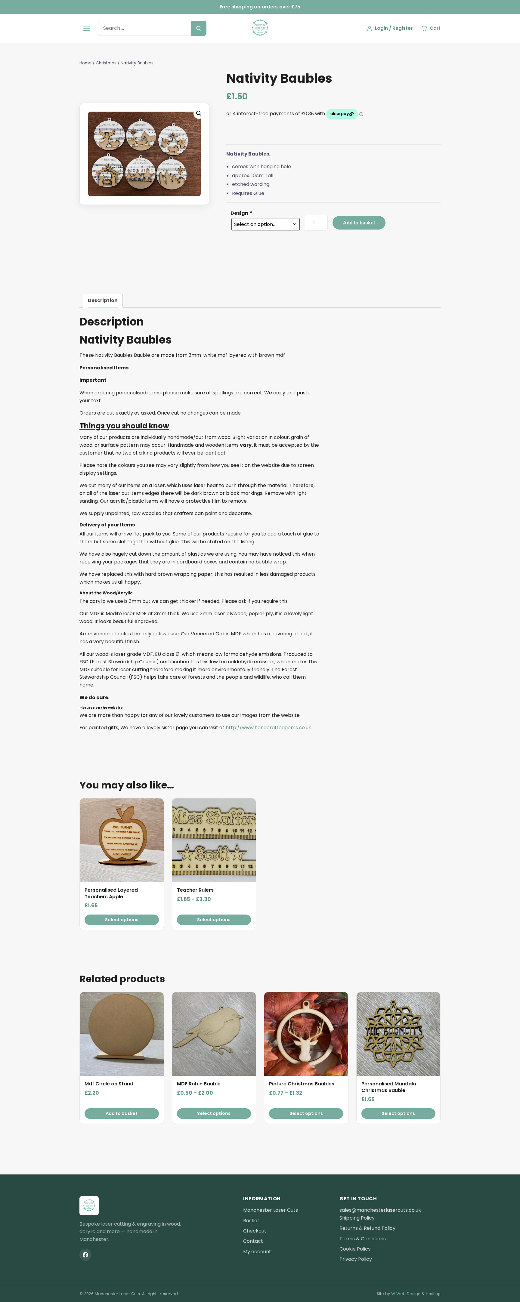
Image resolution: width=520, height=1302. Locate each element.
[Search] (198, 28)
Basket (251, 1220)
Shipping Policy (357, 1217)
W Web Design (405, 1294)
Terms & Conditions (362, 1238)
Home (85, 63)
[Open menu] (86, 28)
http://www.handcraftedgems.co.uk (268, 727)
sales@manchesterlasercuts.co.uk (380, 1210)
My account (257, 1251)
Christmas (106, 63)
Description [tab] (103, 300)
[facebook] (85, 1255)
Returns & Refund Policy (367, 1228)
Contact (253, 1241)
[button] (198, 113)
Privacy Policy (355, 1259)
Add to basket (359, 222)
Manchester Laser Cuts (270, 1210)
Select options (121, 920)
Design (241, 213)
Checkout (254, 1230)
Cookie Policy (355, 1248)
